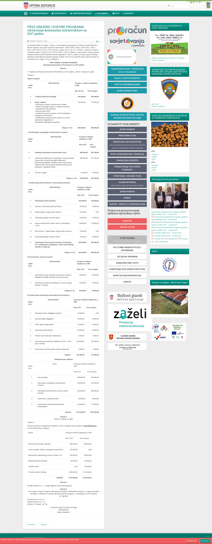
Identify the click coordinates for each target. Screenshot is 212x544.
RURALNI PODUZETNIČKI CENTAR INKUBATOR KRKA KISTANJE (127, 116)
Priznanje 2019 (159, 239)
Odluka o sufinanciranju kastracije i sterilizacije (168, 58)
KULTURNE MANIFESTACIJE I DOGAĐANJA (127, 249)
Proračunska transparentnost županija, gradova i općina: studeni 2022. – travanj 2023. (168, 213)
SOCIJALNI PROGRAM (127, 256)
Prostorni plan (127, 135)
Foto (117, 13)
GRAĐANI (127, 220)
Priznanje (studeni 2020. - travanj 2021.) (168, 236)
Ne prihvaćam (192, 541)
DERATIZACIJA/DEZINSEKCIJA (127, 275)
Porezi (127, 197)
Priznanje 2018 (172, 239)
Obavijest (154, 154)
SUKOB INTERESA (127, 183)
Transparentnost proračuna (127, 70)
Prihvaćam (205, 541)
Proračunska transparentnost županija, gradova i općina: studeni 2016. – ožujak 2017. (169, 223)
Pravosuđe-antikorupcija (127, 144)
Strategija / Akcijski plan (127, 176)
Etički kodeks (127, 239)
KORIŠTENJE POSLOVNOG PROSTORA (127, 269)
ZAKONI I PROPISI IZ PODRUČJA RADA (127, 204)
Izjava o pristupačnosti (127, 78)
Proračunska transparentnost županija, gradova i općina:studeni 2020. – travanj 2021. (169, 218)
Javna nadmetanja (127, 90)
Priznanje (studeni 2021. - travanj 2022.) (168, 233)
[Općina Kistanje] (40, 5)
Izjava (153, 159)
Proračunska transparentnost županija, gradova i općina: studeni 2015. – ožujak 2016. (169, 228)
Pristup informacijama (127, 84)
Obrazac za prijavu (158, 106)
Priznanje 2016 (163, 242)
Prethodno (31, 524)
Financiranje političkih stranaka (127, 168)
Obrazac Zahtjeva (157, 60)
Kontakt (129, 13)
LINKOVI (127, 281)
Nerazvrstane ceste (127, 263)
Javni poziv (155, 104)
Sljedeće (44, 524)
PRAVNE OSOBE (127, 227)
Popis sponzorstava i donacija (127, 154)
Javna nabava (127, 129)
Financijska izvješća (127, 160)
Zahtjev (154, 157)
